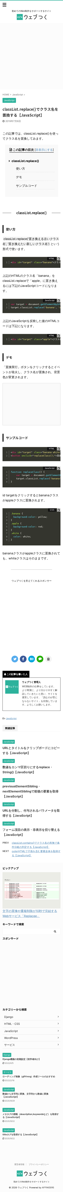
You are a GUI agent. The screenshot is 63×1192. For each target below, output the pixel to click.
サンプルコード (26, 185)
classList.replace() (25, 161)
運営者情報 (19, 1164)
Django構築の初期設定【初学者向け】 (22, 1059)
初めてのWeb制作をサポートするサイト (31, 1181)
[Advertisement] (31, 56)
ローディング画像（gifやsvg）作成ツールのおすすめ (29, 1076)
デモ (19, 177)
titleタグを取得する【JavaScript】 (20, 1134)
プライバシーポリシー (39, 1164)
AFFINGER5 (48, 1187)
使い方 (20, 168)
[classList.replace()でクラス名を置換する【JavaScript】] (31, 659)
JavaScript (11, 718)
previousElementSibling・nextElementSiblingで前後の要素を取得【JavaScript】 (30, 791)
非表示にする (44, 149)
